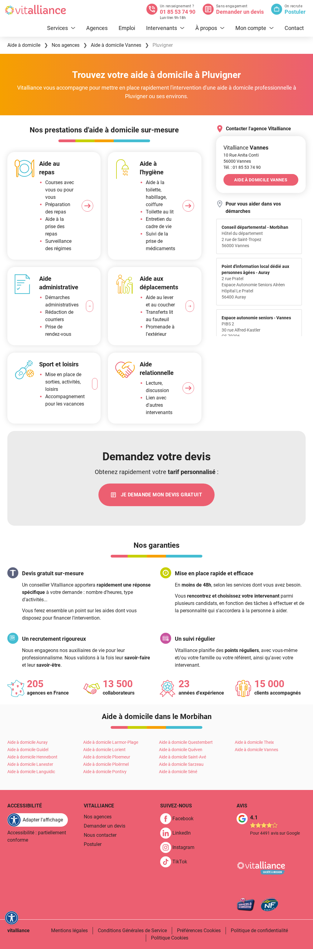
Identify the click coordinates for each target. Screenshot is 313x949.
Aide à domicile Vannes (256, 749)
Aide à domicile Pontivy (105, 771)
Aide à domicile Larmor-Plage (110, 742)
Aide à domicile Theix (254, 742)
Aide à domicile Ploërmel (106, 764)
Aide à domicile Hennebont (32, 756)
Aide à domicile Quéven (180, 749)
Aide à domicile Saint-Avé (182, 756)
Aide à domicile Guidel (27, 749)
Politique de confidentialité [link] (259, 930)
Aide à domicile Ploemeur (106, 756)
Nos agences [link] (98, 817)
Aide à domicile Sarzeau (181, 764)
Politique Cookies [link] (169, 938)
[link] (247, 167)
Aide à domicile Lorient (104, 749)
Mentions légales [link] (69, 930)
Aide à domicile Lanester (30, 764)
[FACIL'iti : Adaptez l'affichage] (11, 918)
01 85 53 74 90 (177, 12)
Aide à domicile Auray (27, 742)
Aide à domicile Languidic (31, 771)
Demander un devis (240, 12)
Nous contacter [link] (100, 835)
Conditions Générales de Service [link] (132, 930)
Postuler (295, 12)
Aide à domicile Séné (178, 771)
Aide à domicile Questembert (186, 742)
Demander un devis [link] (104, 826)
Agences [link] (97, 28)
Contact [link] (294, 28)
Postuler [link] (92, 844)
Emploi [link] (127, 28)
